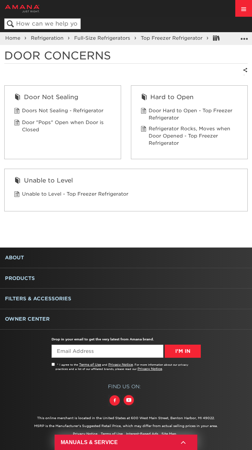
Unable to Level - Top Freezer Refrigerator (75, 194)
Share (244, 74)
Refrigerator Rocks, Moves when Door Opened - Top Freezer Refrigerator (189, 136)
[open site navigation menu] (243, 8)
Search (10, 24)
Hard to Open (172, 96)
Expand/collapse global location (244, 36)
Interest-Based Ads (142, 434)
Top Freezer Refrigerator (172, 38)
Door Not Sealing (51, 96)
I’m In (182, 351)
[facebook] (115, 406)
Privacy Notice (120, 364)
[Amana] (32, 8)
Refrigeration (48, 38)
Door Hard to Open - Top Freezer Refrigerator (190, 114)
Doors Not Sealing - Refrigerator (62, 111)
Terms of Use (90, 364)
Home (13, 38)
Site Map (168, 434)
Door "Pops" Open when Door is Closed (63, 126)
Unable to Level (48, 180)
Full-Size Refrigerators (103, 38)
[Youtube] (128, 406)
